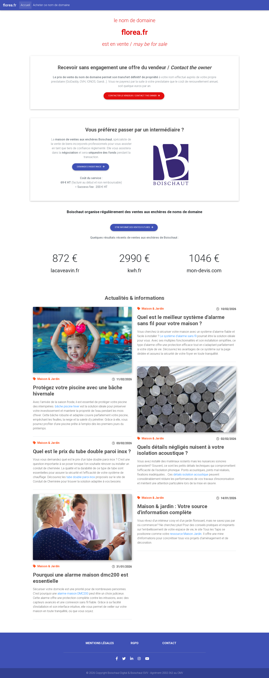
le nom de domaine (134, 20)
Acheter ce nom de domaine (51, 5)
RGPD (135, 643)
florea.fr (134, 32)
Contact (169, 643)
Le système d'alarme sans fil (178, 336)
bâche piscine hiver (67, 406)
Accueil (26, 5)
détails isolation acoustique (190, 474)
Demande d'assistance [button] (89, 167)
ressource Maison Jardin (185, 534)
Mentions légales (100, 643)
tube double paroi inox (80, 477)
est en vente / (134, 44)
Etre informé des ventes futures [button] (132, 227)
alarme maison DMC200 (72, 593)
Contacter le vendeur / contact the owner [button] (132, 95)
